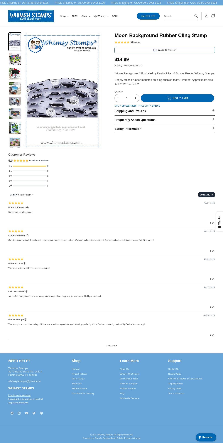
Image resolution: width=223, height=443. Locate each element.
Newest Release (79, 373)
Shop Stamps (78, 378)
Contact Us (173, 369)
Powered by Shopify (92, 438)
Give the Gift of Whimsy (83, 393)
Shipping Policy (175, 383)
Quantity (119, 91)
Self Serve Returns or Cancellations (185, 378)
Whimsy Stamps (105, 434)
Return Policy (174, 373)
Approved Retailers (18, 402)
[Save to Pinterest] (97, 36)
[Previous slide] (27, 90)
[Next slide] (96, 90)
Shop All (75, 369)
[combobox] (181, 16)
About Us (124, 369)
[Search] (196, 16)
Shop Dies (77, 383)
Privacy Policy (174, 388)
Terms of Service (176, 393)
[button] (64, 16)
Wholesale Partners (129, 398)
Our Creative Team (129, 378)
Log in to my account (19, 395)
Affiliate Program (128, 388)
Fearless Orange (132, 438)
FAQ (122, 393)
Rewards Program (128, 383)
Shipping (118, 65)
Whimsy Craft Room (129, 373)
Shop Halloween (79, 388)
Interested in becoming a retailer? (25, 399)
